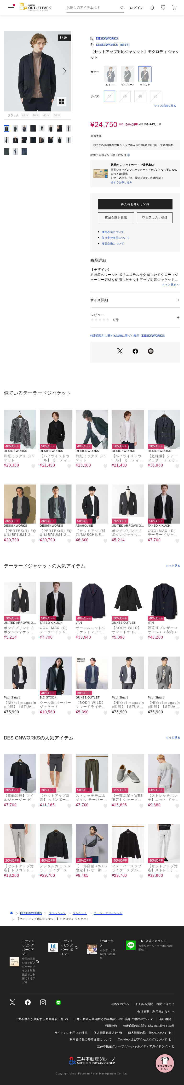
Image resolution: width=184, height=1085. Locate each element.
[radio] (110, 76)
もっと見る (169, 284)
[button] (37, 71)
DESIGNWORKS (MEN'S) (112, 44)
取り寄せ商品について (116, 237)
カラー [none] (94, 72)
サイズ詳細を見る (165, 105)
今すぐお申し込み (121, 182)
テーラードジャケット (108, 913)
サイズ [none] (94, 96)
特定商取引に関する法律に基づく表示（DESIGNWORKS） (128, 335)
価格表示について (113, 232)
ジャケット (80, 913)
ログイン (137, 7)
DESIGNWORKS (107, 38)
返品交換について (113, 243)
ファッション (57, 913)
